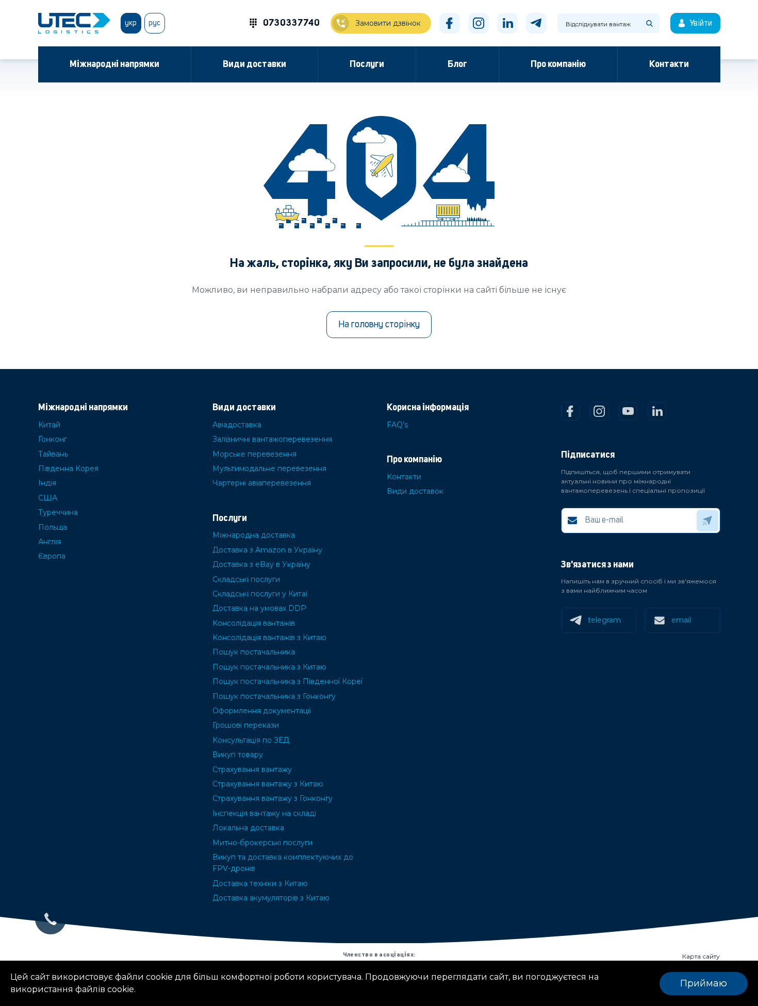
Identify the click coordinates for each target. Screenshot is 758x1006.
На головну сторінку (379, 324)
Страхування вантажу (252, 769)
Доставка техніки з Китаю (260, 883)
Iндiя (47, 483)
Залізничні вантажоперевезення (272, 439)
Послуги (367, 64)
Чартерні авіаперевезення (261, 483)
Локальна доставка (248, 827)
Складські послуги (246, 579)
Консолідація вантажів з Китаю (269, 637)
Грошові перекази (245, 725)
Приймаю (703, 983)
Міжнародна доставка (253, 535)
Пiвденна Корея (68, 468)
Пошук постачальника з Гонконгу (274, 696)
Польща (52, 527)
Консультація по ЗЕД (250, 740)
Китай (49, 424)
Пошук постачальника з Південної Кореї (287, 681)
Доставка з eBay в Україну (261, 564)
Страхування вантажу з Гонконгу (272, 798)
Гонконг (52, 439)
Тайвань (53, 454)
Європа (51, 556)
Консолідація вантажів (253, 623)
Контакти (669, 64)
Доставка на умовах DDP (259, 608)
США (47, 497)
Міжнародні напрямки (114, 64)
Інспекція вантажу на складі (264, 813)
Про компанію (558, 64)
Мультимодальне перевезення (269, 468)
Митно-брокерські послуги (262, 842)
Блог (457, 64)
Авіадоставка (236, 424)
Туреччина (58, 512)
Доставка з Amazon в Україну (267, 550)
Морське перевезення (254, 454)
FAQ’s (397, 424)
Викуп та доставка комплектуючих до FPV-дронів (282, 862)
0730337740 (291, 23)
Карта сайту (701, 956)
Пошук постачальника (253, 652)
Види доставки (254, 64)
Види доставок (415, 491)
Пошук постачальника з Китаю (269, 667)
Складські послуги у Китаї (259, 593)
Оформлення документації (261, 710)
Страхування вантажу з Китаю (267, 784)
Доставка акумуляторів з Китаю (270, 897)
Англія (49, 541)
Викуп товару (237, 754)
